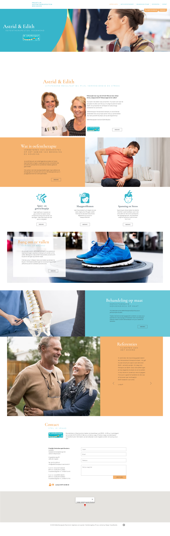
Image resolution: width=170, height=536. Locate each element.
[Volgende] (150, 383)
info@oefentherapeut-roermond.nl (59, 464)
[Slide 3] (86, 47)
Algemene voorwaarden (78, 525)
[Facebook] (124, 525)
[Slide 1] (83, 47)
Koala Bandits (113, 525)
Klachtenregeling (89, 525)
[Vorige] (113, 383)
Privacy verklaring (100, 525)
